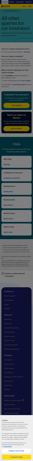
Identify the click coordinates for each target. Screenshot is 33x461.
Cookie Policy (8, 446)
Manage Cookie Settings (16, 451)
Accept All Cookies (16, 457)
